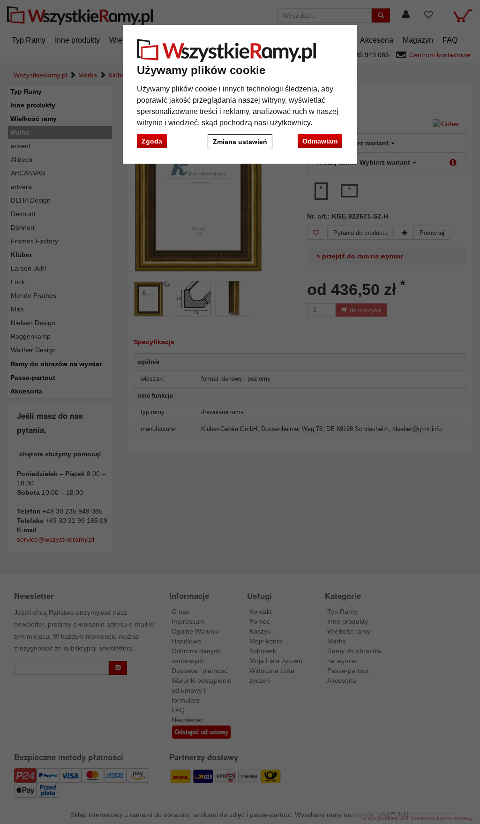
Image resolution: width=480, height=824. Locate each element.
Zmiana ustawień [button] (240, 141)
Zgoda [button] (152, 141)
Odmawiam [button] (320, 141)
